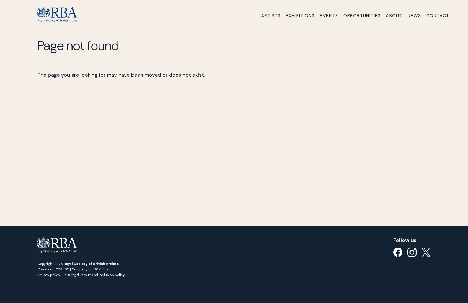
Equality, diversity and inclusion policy (94, 275)
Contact (437, 15)
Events (329, 15)
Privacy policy (48, 275)
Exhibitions (300, 15)
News (414, 15)
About (394, 15)
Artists (271, 15)
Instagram (412, 252)
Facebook (397, 252)
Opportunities (362, 15)
